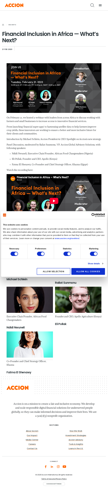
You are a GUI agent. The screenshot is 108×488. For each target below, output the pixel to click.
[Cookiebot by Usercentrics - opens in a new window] (93, 215)
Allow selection (53, 271)
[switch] (41, 254)
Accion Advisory (76, 440)
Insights (12, 25)
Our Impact (32, 436)
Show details (94, 263)
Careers (32, 444)
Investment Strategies (76, 436)
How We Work (76, 431)
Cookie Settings (54, 484)
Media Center (32, 440)
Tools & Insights (76, 444)
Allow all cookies (88, 271)
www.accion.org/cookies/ (67, 238)
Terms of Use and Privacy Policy (54, 479)
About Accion (32, 431)
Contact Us (32, 449)
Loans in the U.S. (76, 449)
